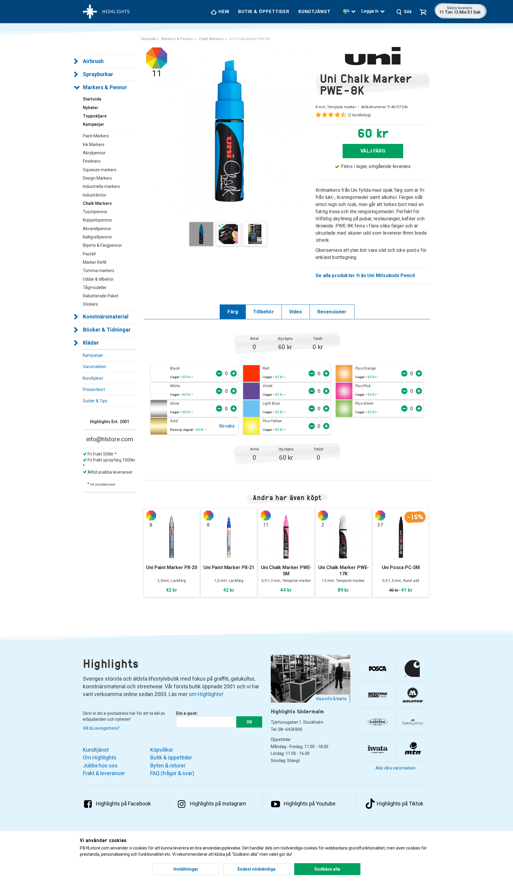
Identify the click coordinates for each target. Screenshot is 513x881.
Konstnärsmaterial (106, 316)
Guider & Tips (95, 400)
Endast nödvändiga (257, 869)
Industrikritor (95, 195)
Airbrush (93, 61)
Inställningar (185, 869)
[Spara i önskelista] (196, 377)
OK (249, 722)
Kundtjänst (314, 11)
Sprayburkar (98, 74)
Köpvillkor (161, 750)
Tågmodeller (95, 287)
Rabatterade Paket (100, 295)
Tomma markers (98, 270)
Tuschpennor (95, 211)
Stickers (90, 304)
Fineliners (92, 161)
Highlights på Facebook (123, 803)
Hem (223, 11)
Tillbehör (263, 312)
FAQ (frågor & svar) (172, 773)
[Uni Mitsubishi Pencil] (373, 56)
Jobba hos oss (100, 765)
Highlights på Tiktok (400, 803)
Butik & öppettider (263, 11)
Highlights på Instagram (218, 803)
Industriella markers (101, 186)
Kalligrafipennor (97, 237)
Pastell (89, 254)
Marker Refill (94, 262)
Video (295, 312)
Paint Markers (96, 136)
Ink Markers (93, 144)
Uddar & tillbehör (98, 279)
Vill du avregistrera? (101, 728)
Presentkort (94, 389)
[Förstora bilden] (230, 131)
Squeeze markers (99, 169)
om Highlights (205, 694)
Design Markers (97, 178)
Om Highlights (99, 757)
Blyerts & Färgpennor (102, 245)
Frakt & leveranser (104, 773)
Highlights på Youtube (309, 803)
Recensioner (332, 312)
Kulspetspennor (97, 220)
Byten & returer (168, 765)
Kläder (91, 343)
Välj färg (372, 151)
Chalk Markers (97, 203)
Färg (232, 312)
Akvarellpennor (97, 228)
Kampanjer (93, 355)
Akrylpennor (94, 152)
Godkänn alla (327, 869)
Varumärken (94, 366)
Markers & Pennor (105, 87)
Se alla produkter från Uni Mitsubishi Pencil (365, 275)
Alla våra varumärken (396, 768)
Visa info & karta (331, 698)
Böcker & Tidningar (107, 329)
